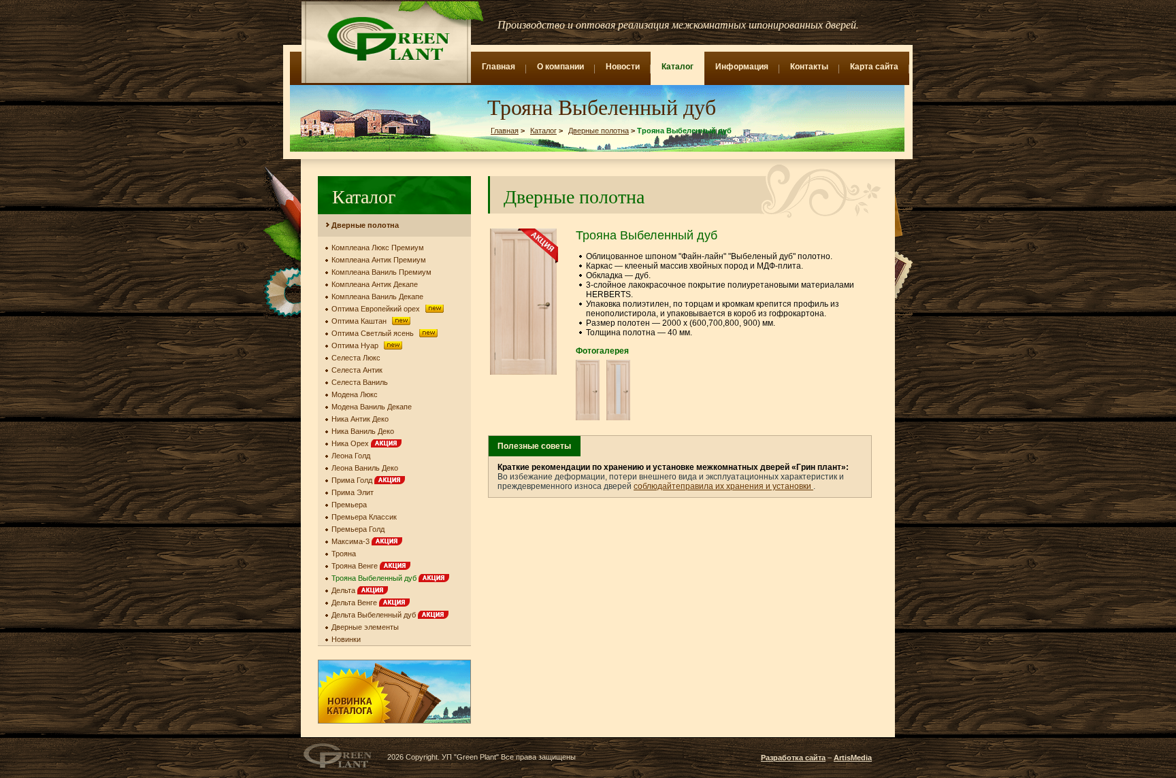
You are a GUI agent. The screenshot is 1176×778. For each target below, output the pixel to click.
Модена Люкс (354, 394)
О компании (560, 66)
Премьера (349, 505)
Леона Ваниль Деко (364, 468)
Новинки (346, 639)
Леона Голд (350, 456)
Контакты (809, 66)
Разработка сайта (793, 758)
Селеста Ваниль (359, 382)
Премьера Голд (358, 529)
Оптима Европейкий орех (376, 309)
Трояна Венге (355, 566)
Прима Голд (352, 480)
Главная (498, 66)
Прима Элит (352, 492)
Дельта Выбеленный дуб (374, 615)
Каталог (677, 66)
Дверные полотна (598, 130)
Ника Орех (351, 443)
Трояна (343, 553)
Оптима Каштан (360, 321)
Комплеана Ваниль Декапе (377, 296)
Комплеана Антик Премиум (378, 260)
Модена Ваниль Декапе (371, 407)
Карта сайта (874, 66)
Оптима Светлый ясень (373, 333)
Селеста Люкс (355, 358)
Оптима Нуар (355, 345)
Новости (623, 66)
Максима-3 (351, 541)
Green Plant (386, 39)
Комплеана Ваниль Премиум (381, 272)
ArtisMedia (853, 758)
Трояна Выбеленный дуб (375, 578)
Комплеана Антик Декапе (374, 284)
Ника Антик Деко (360, 419)
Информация (741, 66)
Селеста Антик (356, 370)
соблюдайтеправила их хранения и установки (723, 486)
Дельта (344, 590)
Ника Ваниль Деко (362, 431)
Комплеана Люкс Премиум (377, 247)
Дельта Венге (355, 602)
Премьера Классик (364, 517)
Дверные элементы (365, 627)
